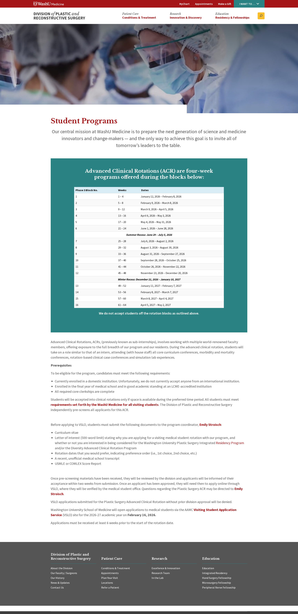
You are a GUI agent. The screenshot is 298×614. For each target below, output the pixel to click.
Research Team (161, 573)
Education (222, 14)
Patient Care (130, 14)
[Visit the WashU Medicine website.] (48, 4)
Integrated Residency (214, 573)
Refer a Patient (110, 587)
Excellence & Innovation (166, 568)
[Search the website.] (261, 15)
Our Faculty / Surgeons (64, 573)
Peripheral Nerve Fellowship (219, 587)
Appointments (204, 4)
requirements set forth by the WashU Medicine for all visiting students (104, 404)
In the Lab (157, 578)
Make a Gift (224, 4)
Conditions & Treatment (115, 568)
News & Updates (60, 582)
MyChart (184, 4)
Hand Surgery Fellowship (216, 578)
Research (175, 14)
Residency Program (230, 443)
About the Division (61, 568)
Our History (57, 578)
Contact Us (57, 587)
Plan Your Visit (109, 578)
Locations (107, 582)
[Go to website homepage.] (59, 16)
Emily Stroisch (210, 424)
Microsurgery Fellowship (216, 582)
